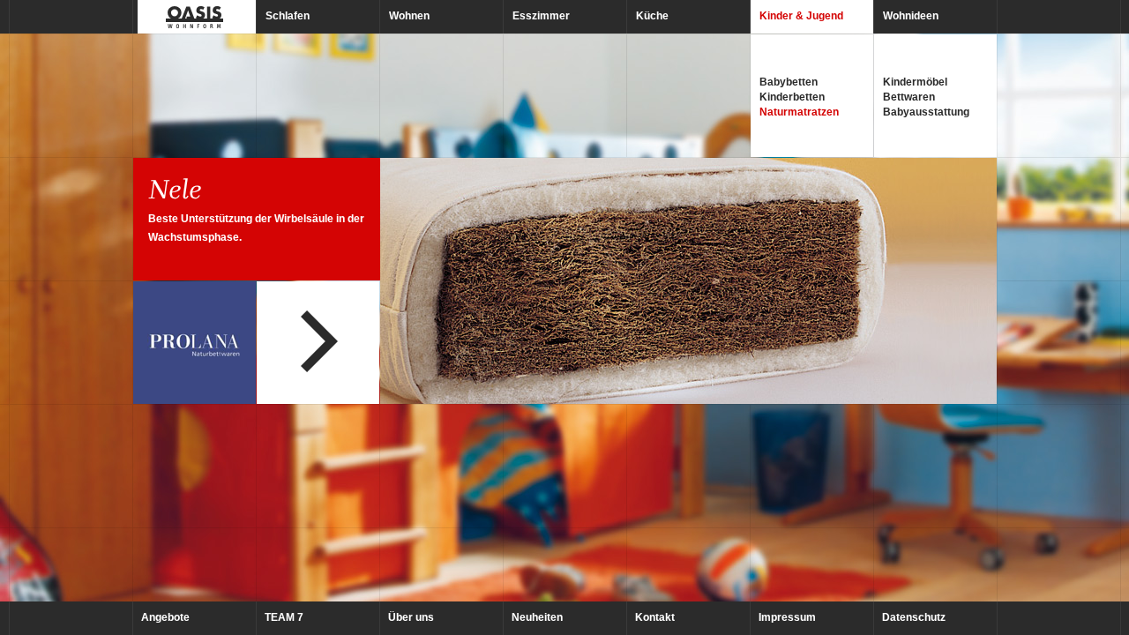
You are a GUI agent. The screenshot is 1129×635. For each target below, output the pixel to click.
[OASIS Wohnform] (194, 17)
